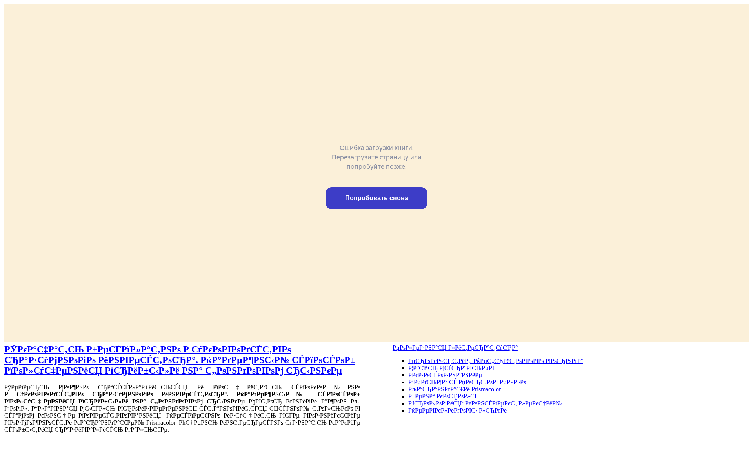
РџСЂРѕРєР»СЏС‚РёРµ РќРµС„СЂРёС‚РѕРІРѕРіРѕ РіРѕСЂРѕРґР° (495, 361)
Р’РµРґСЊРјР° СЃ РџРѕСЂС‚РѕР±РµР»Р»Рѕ (467, 382)
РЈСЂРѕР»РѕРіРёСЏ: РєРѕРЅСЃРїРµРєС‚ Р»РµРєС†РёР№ (485, 403)
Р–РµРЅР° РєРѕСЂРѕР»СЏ (443, 396)
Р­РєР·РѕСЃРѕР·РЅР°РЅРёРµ (445, 375)
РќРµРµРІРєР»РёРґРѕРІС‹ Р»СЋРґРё (457, 410)
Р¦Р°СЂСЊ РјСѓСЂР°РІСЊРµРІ (451, 368)
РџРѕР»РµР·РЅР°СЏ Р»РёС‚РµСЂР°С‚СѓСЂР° (455, 347)
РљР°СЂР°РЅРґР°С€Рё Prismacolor (454, 389)
